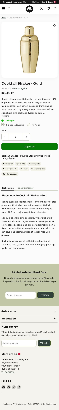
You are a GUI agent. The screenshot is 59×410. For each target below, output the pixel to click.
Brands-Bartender (10, 169)
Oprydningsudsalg (10, 174)
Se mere (5, 116)
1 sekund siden (55, 25)
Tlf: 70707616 (7, 372)
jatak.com (18, 332)
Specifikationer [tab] (26, 188)
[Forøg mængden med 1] (26, 137)
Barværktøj (20, 164)
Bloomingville (20, 88)
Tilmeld (45, 294)
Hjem (3, 18)
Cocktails (24, 169)
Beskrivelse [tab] (7, 188)
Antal (3, 130)
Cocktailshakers (38, 169)
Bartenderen (8, 164)
